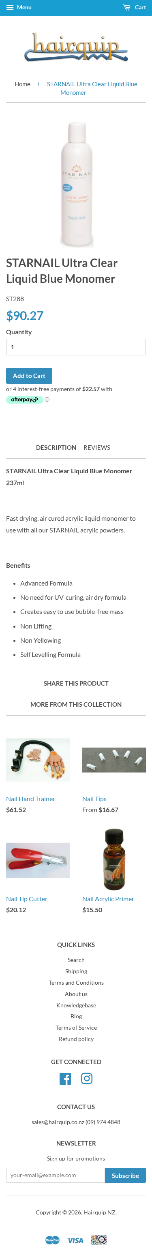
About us (76, 994)
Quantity (19, 332)
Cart (140, 7)
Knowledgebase (76, 1005)
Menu (24, 7)
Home (22, 84)
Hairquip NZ (99, 1212)
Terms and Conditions (76, 982)
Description (56, 447)
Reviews (96, 447)
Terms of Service (76, 1027)
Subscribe (125, 1175)
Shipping (76, 971)
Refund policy (76, 1039)
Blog (76, 1016)
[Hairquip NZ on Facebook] (65, 1077)
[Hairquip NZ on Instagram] (87, 1077)
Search (76, 960)
